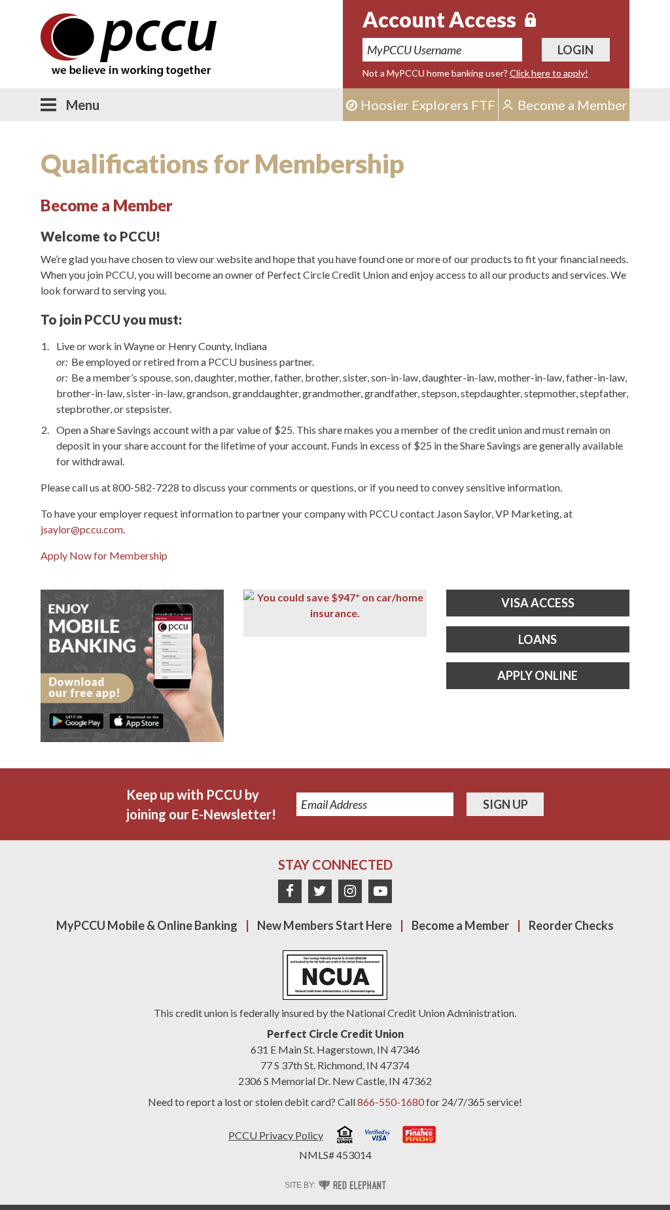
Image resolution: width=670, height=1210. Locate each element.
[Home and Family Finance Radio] (419, 1136)
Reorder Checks (571, 925)
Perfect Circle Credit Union (335, 1033)
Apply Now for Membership (104, 555)
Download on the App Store (136, 721)
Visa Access (537, 603)
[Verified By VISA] (377, 1137)
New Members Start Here (324, 925)
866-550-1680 (390, 1101)
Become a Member (460, 925)
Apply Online (537, 675)
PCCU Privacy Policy (275, 1135)
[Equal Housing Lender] (345, 1136)
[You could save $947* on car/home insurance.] (335, 605)
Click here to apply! (549, 73)
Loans (537, 639)
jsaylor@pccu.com (82, 529)
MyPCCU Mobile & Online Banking (147, 925)
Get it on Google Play (76, 721)
